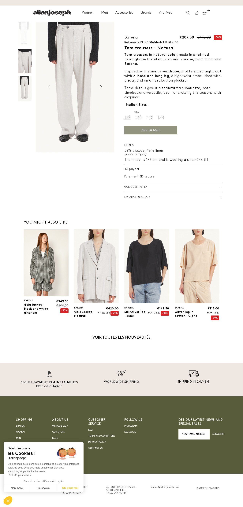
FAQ (90, 430)
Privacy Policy (97, 442)
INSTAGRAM (130, 426)
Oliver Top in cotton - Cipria (186, 314)
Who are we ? (60, 426)
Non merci (17, 487)
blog (55, 438)
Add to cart (151, 130)
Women (20, 432)
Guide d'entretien (136, 187)
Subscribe (218, 434)
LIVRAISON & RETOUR (137, 197)
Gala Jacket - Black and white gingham (36, 308)
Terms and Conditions (101, 436)
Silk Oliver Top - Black (134, 314)
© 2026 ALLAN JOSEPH (208, 488)
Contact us (95, 448)
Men (18, 438)
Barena (131, 37)
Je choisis (44, 487)
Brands (20, 426)
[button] (197, 13)
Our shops (58, 432)
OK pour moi (70, 487)
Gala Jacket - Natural (84, 314)
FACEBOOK (130, 432)
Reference (131, 42)
